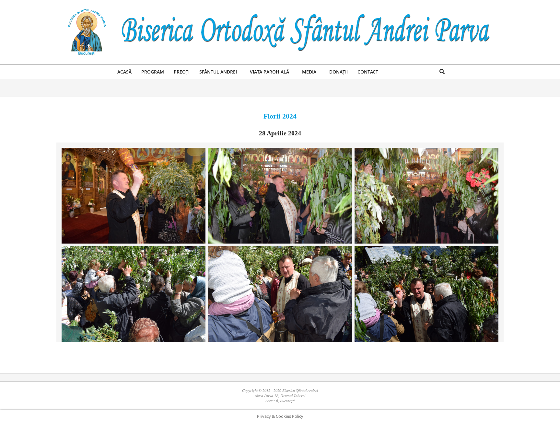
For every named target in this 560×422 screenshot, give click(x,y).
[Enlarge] (197, 156)
